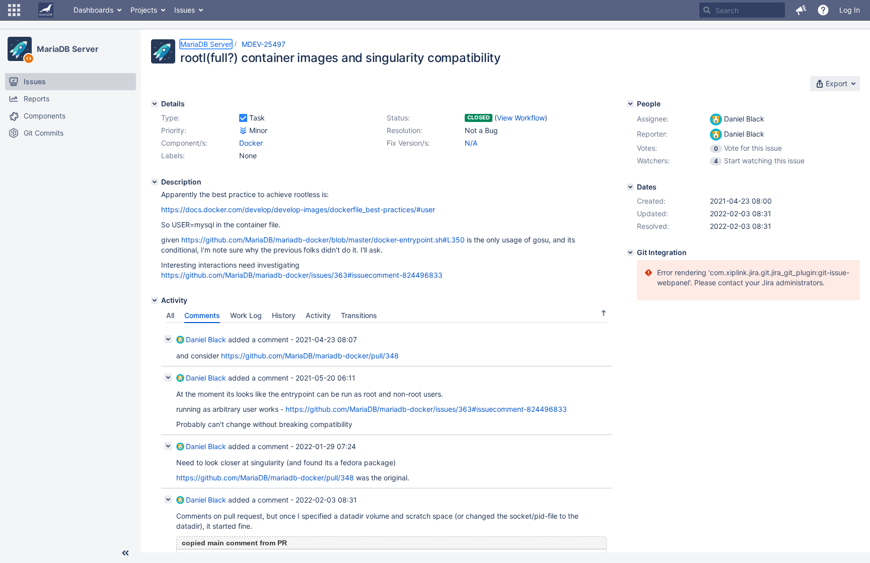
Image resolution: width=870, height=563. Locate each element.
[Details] (154, 103)
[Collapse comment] (168, 339)
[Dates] (630, 187)
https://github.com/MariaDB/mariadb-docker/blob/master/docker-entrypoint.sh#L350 (323, 239)
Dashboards (93, 10)
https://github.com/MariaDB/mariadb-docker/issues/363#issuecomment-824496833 (302, 275)
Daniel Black (206, 339)
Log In (849, 10)
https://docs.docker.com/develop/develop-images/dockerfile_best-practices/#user (298, 209)
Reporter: (652, 134)
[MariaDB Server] (20, 49)
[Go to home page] (45, 10)
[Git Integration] (630, 252)
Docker (251, 143)
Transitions (359, 315)
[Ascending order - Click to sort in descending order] (604, 313)
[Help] (823, 10)
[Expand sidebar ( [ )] (125, 552)
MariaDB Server (68, 49)
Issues (184, 10)
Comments (202, 315)
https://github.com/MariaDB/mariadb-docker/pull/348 (310, 355)
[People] (630, 103)
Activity (318, 315)
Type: (170, 117)
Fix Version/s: (408, 143)
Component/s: (184, 143)
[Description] (154, 181)
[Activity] (154, 300)
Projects (143, 10)
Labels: (173, 155)
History (284, 315)
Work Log (246, 315)
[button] (14, 10)
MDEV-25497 (263, 44)
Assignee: (653, 118)
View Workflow (521, 117)
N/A (471, 143)
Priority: (173, 130)
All (170, 315)
